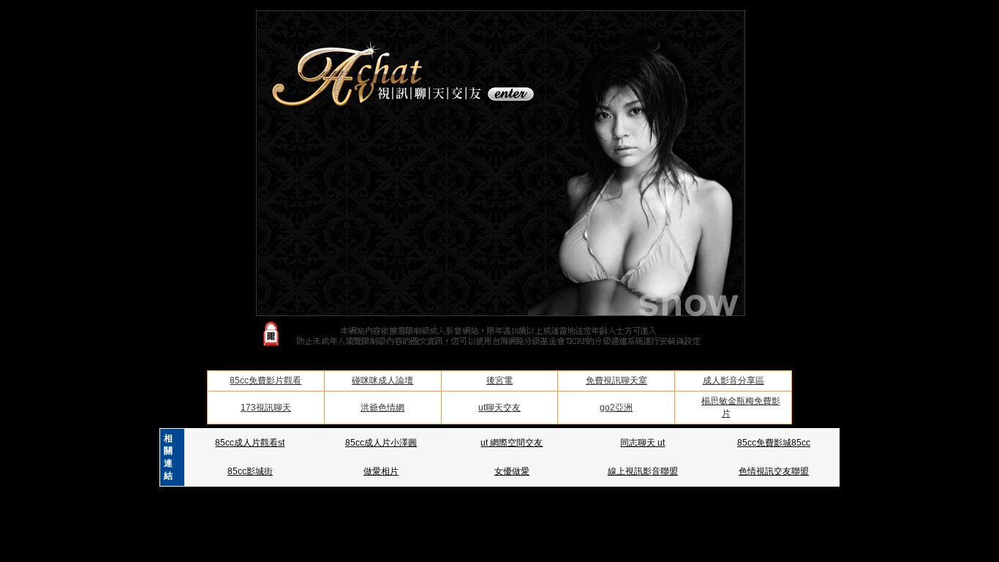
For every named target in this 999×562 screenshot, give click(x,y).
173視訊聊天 (266, 407)
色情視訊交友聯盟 (774, 471)
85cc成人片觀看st (249, 443)
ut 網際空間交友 (511, 443)
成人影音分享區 (733, 380)
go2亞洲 (616, 407)
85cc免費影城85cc (773, 443)
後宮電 (499, 380)
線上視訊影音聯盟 (643, 471)
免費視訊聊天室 (616, 380)
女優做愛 (511, 471)
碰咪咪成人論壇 (382, 380)
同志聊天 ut (642, 443)
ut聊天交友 (499, 407)
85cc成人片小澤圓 (381, 443)
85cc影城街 (250, 471)
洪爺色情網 (382, 407)
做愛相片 (381, 471)
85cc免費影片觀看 (265, 380)
